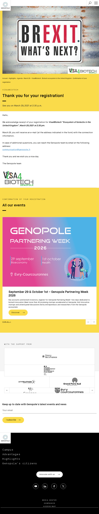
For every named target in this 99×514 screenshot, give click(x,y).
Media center (49, 500)
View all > (6, 322)
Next (93, 322)
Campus (7, 450)
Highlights (12, 78)
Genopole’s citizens (19, 463)
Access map (49, 506)
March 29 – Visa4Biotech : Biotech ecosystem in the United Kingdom (48, 78)
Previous (88, 322)
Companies (49, 503)
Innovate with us (47, 474)
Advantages (11, 454)
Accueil (5, 78)
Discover (16, 312)
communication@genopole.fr (16, 150)
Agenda (20, 78)
